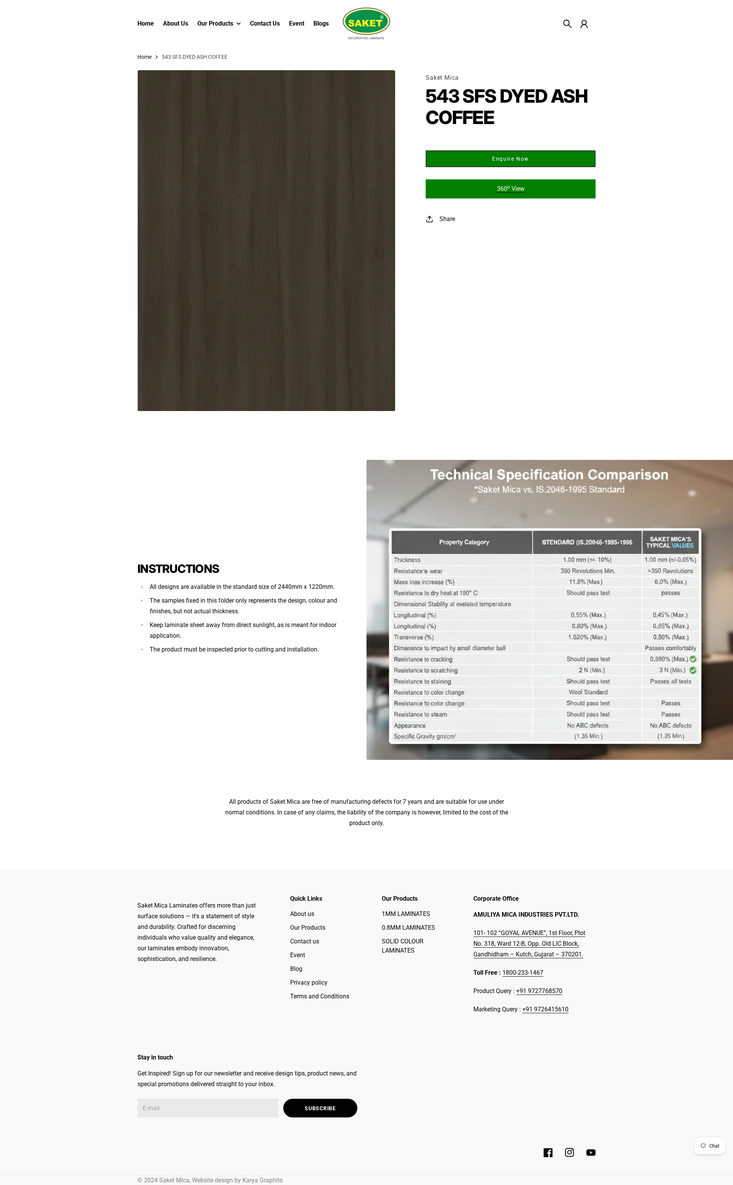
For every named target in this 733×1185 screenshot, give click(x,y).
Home (144, 57)
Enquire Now (510, 159)
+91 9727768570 (539, 991)
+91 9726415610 (545, 1009)
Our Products (307, 927)
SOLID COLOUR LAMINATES (402, 946)
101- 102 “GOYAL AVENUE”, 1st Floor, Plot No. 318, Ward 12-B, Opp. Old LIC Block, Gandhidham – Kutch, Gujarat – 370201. (529, 943)
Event (297, 955)
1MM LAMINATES (406, 913)
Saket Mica (442, 77)
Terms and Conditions (319, 996)
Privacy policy (309, 982)
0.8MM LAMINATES (408, 927)
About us (302, 913)
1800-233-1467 (522, 972)
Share (447, 218)
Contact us (304, 941)
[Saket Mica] (366, 23)
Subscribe (320, 1108)
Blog (296, 968)
